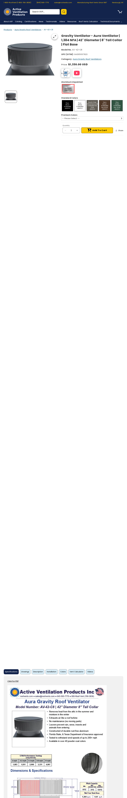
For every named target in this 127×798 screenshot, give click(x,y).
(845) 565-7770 (42, 2)
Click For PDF (13, 681)
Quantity (66, 125)
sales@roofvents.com (63, 2)
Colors (63, 671)
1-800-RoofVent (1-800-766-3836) (17, 2)
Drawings (25, 671)
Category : (66, 59)
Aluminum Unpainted (72, 82)
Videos (90, 671)
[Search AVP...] (64, 12)
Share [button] (120, 130)
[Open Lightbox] (55, 37)
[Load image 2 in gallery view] (11, 97)
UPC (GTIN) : (67, 54)
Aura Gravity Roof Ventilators (28, 29)
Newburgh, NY (117, 2)
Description (38, 671)
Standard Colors (69, 98)
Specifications (11, 671)
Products (8, 29)
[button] (111, 21)
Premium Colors (69, 115)
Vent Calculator (76, 671)
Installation (51, 671)
